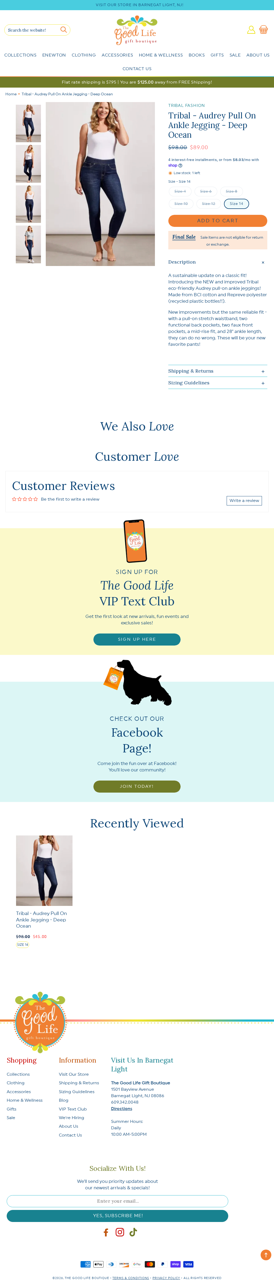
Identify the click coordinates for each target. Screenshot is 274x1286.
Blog (63, 1100)
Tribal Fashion (186, 106)
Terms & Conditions (130, 1278)
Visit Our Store (74, 1074)
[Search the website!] (63, 29)
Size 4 (180, 191)
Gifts (217, 55)
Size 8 (231, 191)
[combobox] (37, 30)
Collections (20, 55)
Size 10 (181, 204)
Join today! (137, 786)
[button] (264, 29)
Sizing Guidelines (76, 1092)
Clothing (84, 55)
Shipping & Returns (79, 1083)
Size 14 (236, 204)
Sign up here (137, 639)
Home (11, 94)
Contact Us (137, 69)
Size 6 (206, 191)
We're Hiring (71, 1118)
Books (197, 55)
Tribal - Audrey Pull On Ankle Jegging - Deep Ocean (41, 919)
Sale (235, 55)
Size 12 (208, 204)
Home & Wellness (161, 55)
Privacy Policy (166, 1278)
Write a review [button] (244, 500)
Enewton (54, 55)
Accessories (117, 55)
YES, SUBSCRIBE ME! (118, 1215)
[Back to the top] (266, 1255)
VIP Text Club (73, 1109)
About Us (258, 55)
